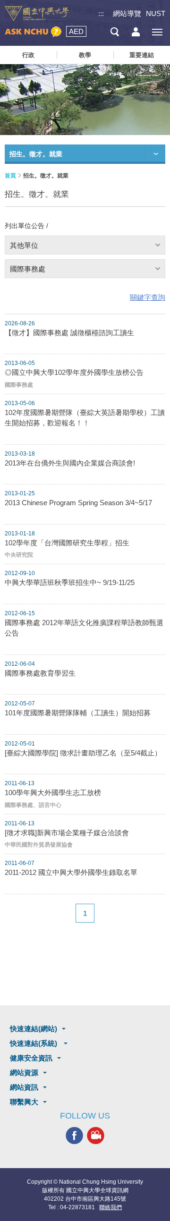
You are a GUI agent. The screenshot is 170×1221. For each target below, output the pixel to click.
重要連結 (141, 55)
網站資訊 (24, 1087)
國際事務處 (27, 269)
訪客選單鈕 (136, 32)
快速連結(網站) (33, 1029)
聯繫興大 (24, 1102)
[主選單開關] (157, 32)
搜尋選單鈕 (114, 32)
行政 (28, 55)
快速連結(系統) (34, 1043)
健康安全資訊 (31, 1058)
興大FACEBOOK (74, 1136)
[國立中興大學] (37, 13)
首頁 (10, 175)
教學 (85, 55)
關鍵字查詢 (147, 297)
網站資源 (24, 1072)
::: (101, 13)
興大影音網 (95, 1136)
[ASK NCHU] (33, 31)
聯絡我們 (110, 1207)
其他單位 (24, 245)
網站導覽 (127, 13)
